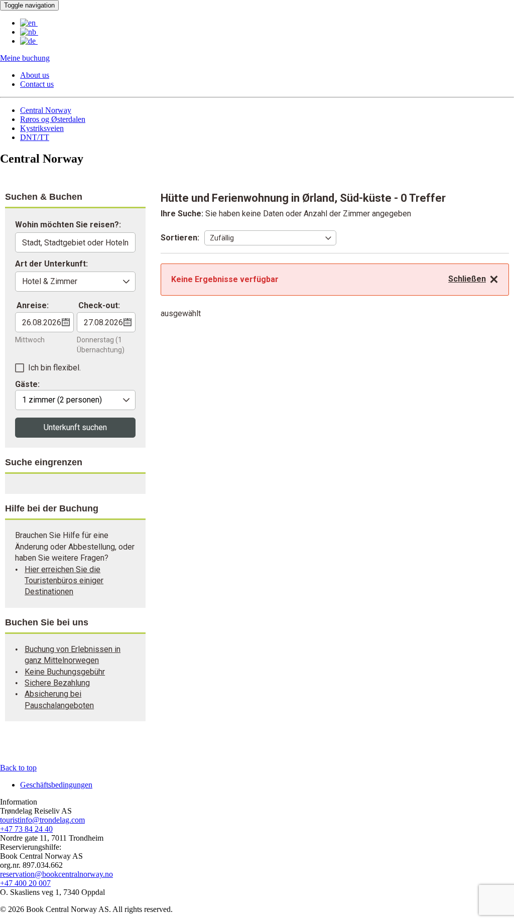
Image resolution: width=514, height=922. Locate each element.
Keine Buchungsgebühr (65, 672)
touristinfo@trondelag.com (42, 820)
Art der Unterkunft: (51, 264)
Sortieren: (180, 237)
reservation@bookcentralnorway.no (56, 874)
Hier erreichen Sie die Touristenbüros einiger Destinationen (64, 581)
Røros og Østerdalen (52, 119)
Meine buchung (25, 58)
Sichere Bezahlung (57, 683)
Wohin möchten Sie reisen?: (68, 225)
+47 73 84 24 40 (26, 829)
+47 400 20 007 (25, 883)
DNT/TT (34, 137)
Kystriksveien (42, 128)
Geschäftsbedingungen (56, 784)
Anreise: (33, 305)
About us (34, 75)
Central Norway (45, 110)
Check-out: (99, 305)
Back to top (18, 767)
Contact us (37, 84)
